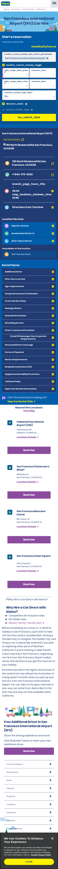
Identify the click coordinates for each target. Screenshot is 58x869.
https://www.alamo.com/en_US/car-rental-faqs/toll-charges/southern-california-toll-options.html (28, 489)
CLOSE (29, 862)
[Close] (52, 838)
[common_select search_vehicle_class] (3, 109)
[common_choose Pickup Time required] (42, 73)
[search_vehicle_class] (32, 110)
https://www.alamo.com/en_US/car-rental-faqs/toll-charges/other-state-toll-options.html (27, 506)
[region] (29, 851)
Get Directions (12, 139)
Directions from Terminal (27, 207)
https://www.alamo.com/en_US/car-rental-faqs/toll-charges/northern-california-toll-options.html (27, 472)
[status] (26, 58)
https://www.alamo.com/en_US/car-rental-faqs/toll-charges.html (27, 537)
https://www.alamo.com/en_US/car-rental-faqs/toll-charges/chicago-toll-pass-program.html (27, 452)
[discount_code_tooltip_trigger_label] (26, 104)
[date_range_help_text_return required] (15, 84)
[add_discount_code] (3, 103)
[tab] (29, 226)
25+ (6, 96)
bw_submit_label (29, 117)
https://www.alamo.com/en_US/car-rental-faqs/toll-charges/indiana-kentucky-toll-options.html (27, 523)
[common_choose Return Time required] (42, 84)
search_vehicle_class (18, 109)
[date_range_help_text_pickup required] (15, 73)
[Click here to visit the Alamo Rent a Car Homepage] (5, 3)
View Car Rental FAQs (20, 401)
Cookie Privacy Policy (41, 855)
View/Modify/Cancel (43, 46)
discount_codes (14, 103)
